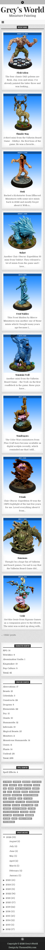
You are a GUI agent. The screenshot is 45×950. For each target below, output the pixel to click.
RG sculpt (7, 805)
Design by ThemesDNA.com (22, 947)
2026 (8, 837)
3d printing (7, 782)
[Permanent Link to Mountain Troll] (22, 354)
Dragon (10, 788)
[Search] (22, 2)
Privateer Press (9, 802)
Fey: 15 (6, 713)
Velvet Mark (7, 815)
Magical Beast (16, 795)
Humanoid (17, 792)
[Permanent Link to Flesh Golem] (22, 52)
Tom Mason (24, 812)
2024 (8, 884)
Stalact (22, 252)
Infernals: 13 (9, 727)
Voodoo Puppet (18, 815)
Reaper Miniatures (32, 802)
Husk (22, 191)
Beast (5, 785)
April (12, 861)
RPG (36, 805)
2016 (8, 911)
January (13, 875)
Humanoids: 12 (10, 722)
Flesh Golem (22, 72)
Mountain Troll (22, 374)
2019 (8, 907)
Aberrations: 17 (10, 687)
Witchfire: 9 (9, 655)
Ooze (5, 798)
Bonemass (22, 558)
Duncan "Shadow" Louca (22, 788)
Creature (36, 785)
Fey (5, 792)
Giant (9, 792)
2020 (8, 902)
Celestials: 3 (9, 696)
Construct (27, 785)
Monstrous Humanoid (31, 795)
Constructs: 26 (10, 700)
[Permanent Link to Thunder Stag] (22, 113)
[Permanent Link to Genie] (22, 595)
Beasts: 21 (8, 691)
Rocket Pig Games (27, 805)
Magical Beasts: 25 (12, 731)
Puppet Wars (20, 802)
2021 (8, 898)
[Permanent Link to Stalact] (22, 232)
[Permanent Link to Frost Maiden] (22, 293)
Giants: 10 (8, 718)
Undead (32, 812)
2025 (8, 880)
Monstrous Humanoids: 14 (16, 740)
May (11, 856)
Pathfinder (12, 798)
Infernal (24, 792)
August (13, 841)
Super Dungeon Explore (11, 812)
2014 (8, 920)
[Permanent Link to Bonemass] (22, 537)
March (12, 866)
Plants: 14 (7, 749)
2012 (8, 929)
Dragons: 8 (8, 705)
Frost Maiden (22, 313)
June (12, 851)
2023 (8, 889)
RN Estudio (15, 805)
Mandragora (22, 435)
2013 (8, 925)
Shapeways (7, 808)
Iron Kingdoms (34, 792)
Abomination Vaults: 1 (14, 659)
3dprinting (17, 782)
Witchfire (7, 818)
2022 (8, 893)
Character (13, 785)
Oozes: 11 (7, 745)
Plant (20, 798)
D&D (5, 788)
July (11, 846)
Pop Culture (28, 798)
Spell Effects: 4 (10, 772)
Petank (22, 497)
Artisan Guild (36, 782)
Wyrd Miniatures (9, 822)
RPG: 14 (6, 650)
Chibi (20, 785)
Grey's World (22, 9)
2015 (8, 916)
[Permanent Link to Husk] (22, 170)
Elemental (36, 788)
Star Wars (31, 808)
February (14, 871)
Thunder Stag (22, 133)
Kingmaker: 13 (10, 664)
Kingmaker (7, 795)
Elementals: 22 (10, 709)
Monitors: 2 (9, 736)
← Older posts (8, 635)
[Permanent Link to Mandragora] (22, 415)
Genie (22, 615)
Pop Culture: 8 (10, 668)
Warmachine (29, 815)
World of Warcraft (25, 818)
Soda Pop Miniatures (19, 808)
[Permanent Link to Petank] (22, 476)
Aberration (26, 782)
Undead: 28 (9, 754)
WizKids (14, 818)
